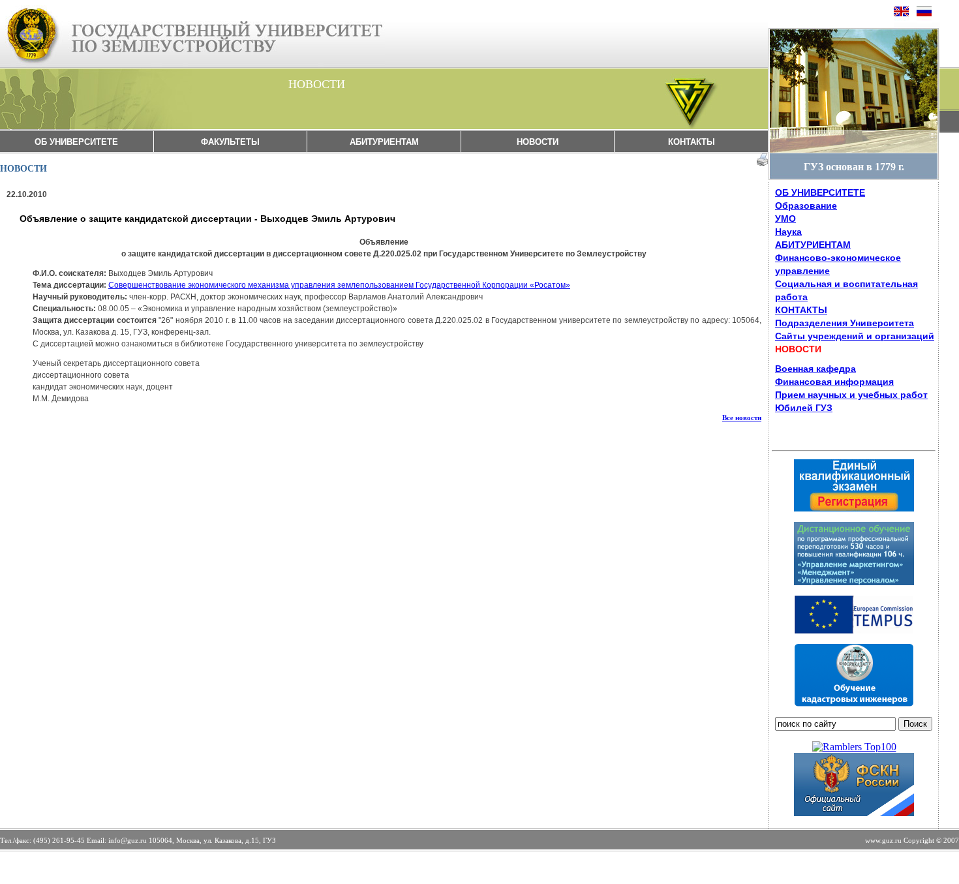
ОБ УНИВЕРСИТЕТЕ (76, 142)
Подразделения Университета (844, 323)
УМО (785, 218)
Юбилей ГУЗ (803, 408)
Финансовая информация (834, 381)
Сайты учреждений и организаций (854, 336)
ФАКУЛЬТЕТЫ (230, 142)
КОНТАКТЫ (691, 142)
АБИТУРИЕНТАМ (384, 142)
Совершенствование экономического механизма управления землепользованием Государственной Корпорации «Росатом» (339, 285)
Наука (788, 231)
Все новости (741, 417)
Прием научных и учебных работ (851, 394)
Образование (806, 205)
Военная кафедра (815, 368)
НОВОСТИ (537, 142)
